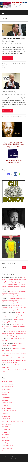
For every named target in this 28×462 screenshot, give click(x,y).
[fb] (15, 174)
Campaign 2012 (8, 116)
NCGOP (23, 64)
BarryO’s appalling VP (10, 92)
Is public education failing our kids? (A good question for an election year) (13, 327)
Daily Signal (5, 413)
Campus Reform (6, 397)
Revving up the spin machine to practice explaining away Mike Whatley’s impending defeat (14, 280)
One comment (8, 68)
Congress (6, 64)
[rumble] (19, 174)
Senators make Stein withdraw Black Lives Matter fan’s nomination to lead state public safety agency (14, 334)
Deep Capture (6, 416)
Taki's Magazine (6, 443)
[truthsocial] (8, 174)
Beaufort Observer (7, 386)
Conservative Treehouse (9, 411)
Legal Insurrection (7, 429)
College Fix (5, 405)
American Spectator (7, 384)
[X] (11, 174)
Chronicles (5, 400)
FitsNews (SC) (6, 419)
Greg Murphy (13, 64)
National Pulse (6, 432)
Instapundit (5, 427)
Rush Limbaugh (6, 440)
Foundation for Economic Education (12, 421)
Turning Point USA (7, 448)
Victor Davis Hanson (7, 451)
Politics (4, 66)
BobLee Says (5, 392)
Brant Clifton (20, 44)
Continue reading (7, 58)
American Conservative (8, 381)
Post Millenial (5, 435)
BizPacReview (6, 389)
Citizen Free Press (7, 403)
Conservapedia (6, 408)
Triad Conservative (7, 445)
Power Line (5, 437)
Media (18, 64)
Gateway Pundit (6, 424)
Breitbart (4, 395)
